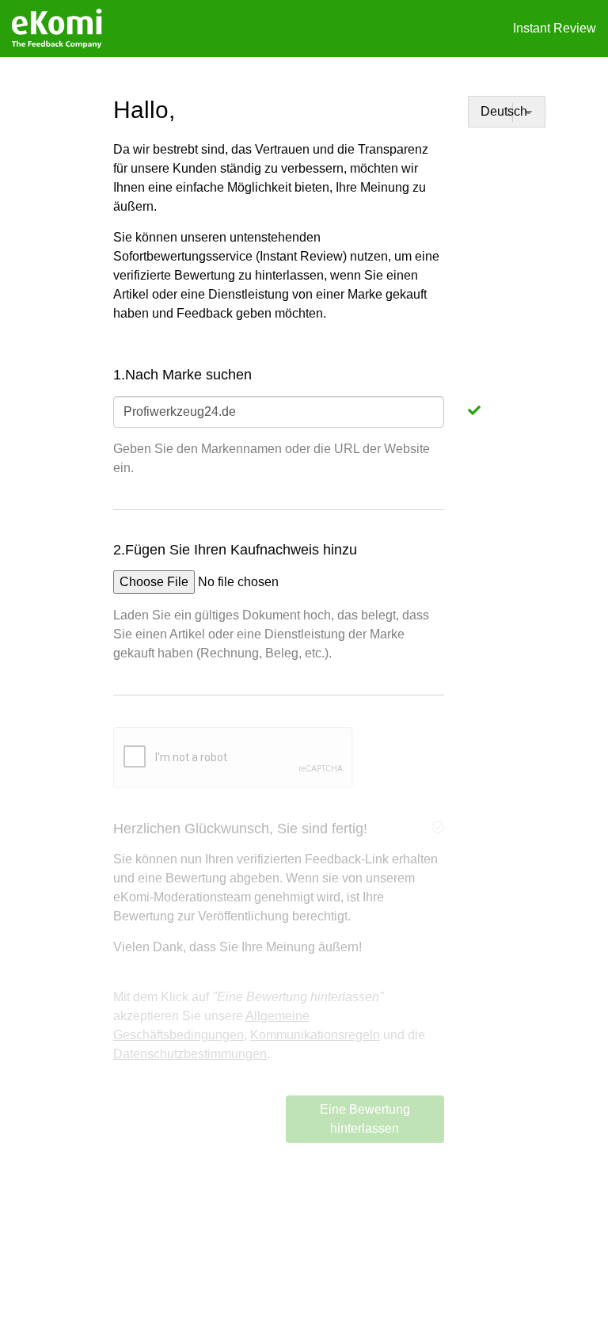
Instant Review (554, 28)
